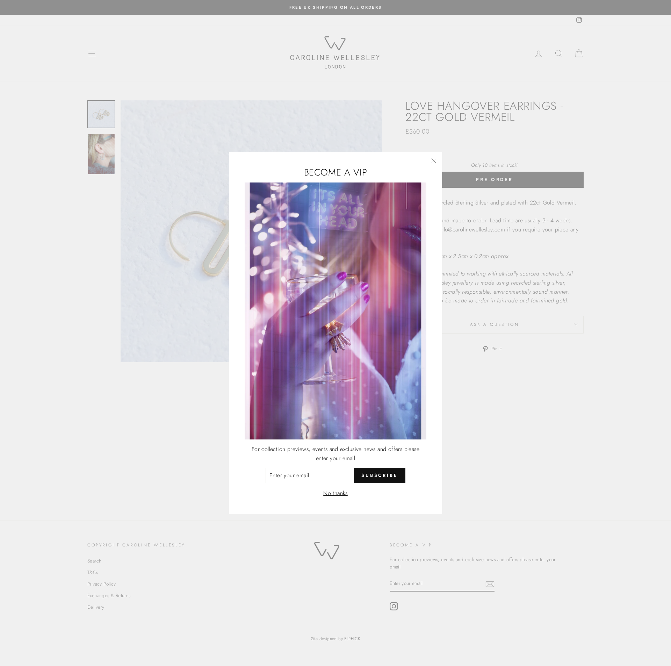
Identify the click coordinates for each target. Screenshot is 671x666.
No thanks (335, 493)
